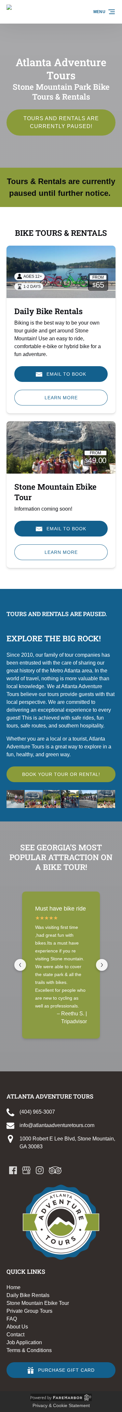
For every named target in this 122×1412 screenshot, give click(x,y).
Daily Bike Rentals (48, 311)
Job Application (24, 1342)
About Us (17, 1326)
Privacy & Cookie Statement (61, 1405)
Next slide (102, 965)
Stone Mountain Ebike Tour (38, 1303)
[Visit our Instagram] (40, 1170)
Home (13, 1287)
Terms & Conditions (29, 1350)
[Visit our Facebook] (13, 1170)
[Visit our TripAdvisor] (55, 1170)
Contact (15, 1334)
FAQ (12, 1319)
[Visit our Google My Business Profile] (26, 1170)
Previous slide (20, 965)
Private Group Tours (29, 1311)
